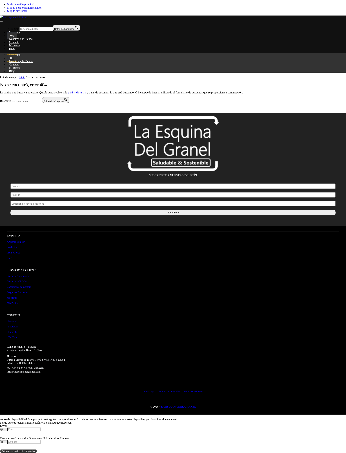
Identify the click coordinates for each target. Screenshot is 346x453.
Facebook (13, 321)
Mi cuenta (12, 297)
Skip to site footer (17, 10)
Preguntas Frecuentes (17, 292)
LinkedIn (12, 332)
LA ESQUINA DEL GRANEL (178, 406)
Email (3, 425)
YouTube (12, 337)
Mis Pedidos (13, 303)
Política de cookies (193, 391)
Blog (12, 71)
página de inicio (77, 92)
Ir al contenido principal (20, 4)
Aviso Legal (149, 391)
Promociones (13, 252)
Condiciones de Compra (19, 287)
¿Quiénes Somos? (16, 241)
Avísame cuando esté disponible (18, 451)
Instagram (13, 326)
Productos (12, 247)
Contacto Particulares (17, 276)
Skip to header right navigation (24, 7)
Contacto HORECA (17, 281)
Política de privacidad (169, 391)
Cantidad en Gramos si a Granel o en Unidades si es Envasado (35, 438)
